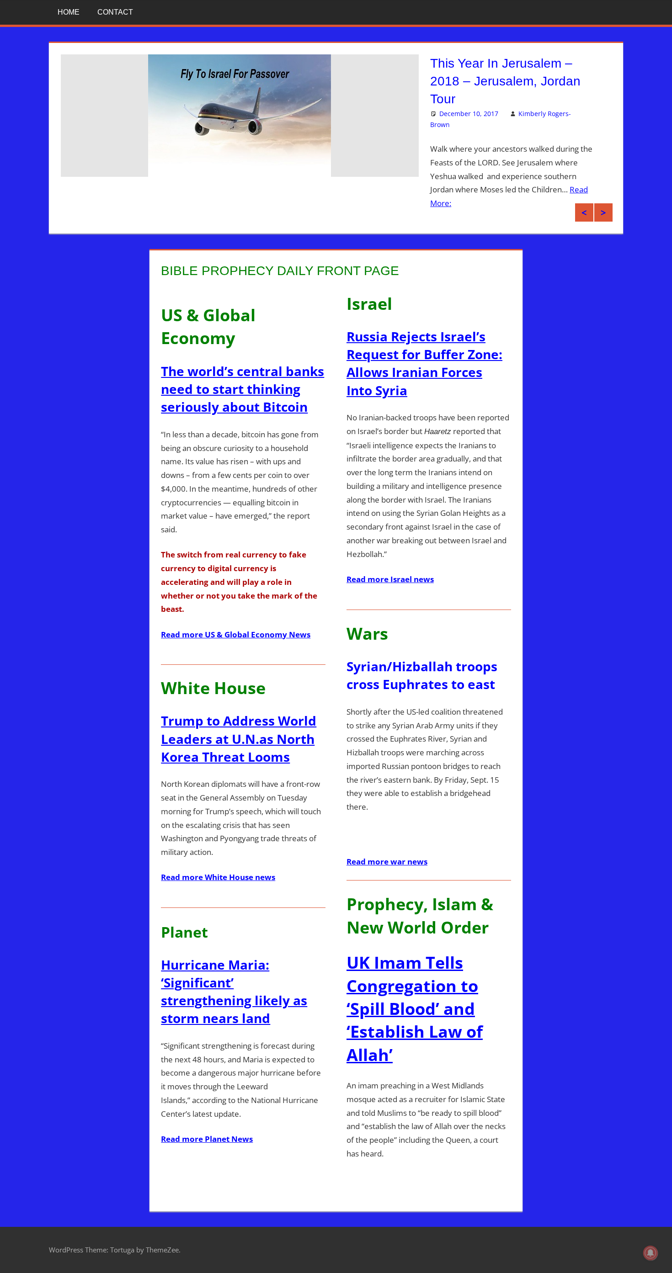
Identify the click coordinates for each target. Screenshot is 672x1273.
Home (69, 12)
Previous (584, 212)
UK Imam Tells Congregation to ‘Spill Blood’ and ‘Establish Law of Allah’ (415, 1008)
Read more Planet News (207, 1139)
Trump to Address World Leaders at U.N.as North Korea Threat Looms (238, 738)
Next (603, 212)
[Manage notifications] (650, 1253)
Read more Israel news (390, 579)
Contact (115, 12)
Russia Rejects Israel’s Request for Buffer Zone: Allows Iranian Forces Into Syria (424, 363)
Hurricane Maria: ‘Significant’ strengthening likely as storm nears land (234, 991)
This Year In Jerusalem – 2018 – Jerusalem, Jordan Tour (505, 81)
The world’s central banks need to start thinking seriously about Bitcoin (242, 388)
